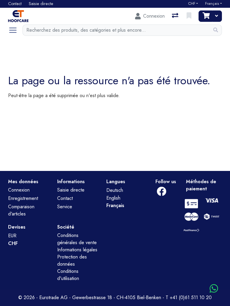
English (113, 198)
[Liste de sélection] (189, 16)
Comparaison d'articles (21, 210)
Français (212, 3)
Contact (65, 198)
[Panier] (205, 16)
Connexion (19, 189)
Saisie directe (70, 189)
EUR (12, 235)
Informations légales (77, 249)
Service (64, 206)
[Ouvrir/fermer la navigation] (15, 30)
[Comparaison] (175, 16)
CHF (191, 3)
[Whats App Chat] (214, 289)
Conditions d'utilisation (68, 275)
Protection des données (72, 260)
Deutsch (114, 190)
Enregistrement (23, 198)
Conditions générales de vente (77, 239)
